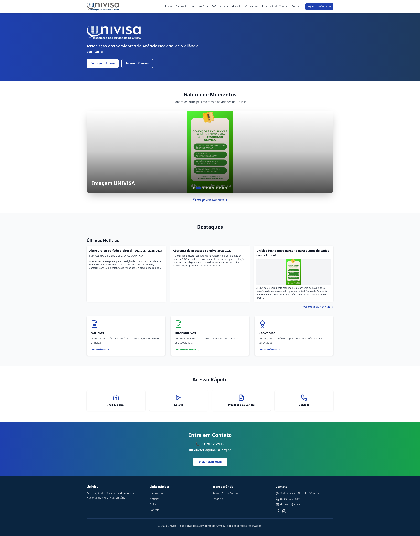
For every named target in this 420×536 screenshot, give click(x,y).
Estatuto (218, 499)
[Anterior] (93, 152)
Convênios (251, 6)
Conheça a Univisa (103, 63)
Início (168, 6)
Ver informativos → (187, 349)
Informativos (220, 6)
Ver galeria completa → (212, 200)
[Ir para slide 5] (210, 188)
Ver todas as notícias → (318, 306)
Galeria (236, 6)
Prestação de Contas (275, 6)
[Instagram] (284, 511)
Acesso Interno (321, 6)
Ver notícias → (100, 349)
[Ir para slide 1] (194, 188)
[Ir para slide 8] (220, 188)
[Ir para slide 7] (217, 188)
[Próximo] (327, 152)
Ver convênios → (269, 349)
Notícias (203, 6)
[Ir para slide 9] (223, 188)
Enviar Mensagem (210, 461)
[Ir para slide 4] (207, 188)
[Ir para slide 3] (203, 188)
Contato (297, 6)
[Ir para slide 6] (213, 188)
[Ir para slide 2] (198, 188)
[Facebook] (278, 511)
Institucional (183, 6)
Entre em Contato (137, 63)
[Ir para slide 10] (226, 188)
